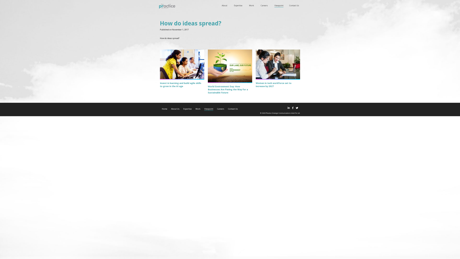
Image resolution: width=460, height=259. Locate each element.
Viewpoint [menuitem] (278, 5)
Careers (220, 109)
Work (198, 109)
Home (164, 109)
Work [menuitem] (251, 5)
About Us (175, 109)
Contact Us (233, 109)
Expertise (187, 109)
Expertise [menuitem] (238, 5)
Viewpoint (208, 109)
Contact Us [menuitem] (294, 5)
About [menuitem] (224, 5)
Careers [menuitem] (264, 5)
